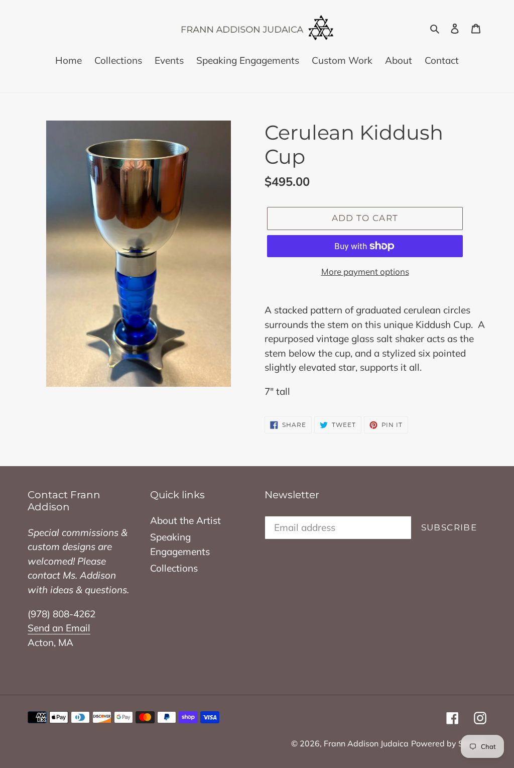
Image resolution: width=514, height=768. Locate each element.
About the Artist (185, 520)
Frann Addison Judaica (366, 743)
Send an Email (59, 628)
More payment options (365, 271)
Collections (174, 568)
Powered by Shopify (448, 743)
